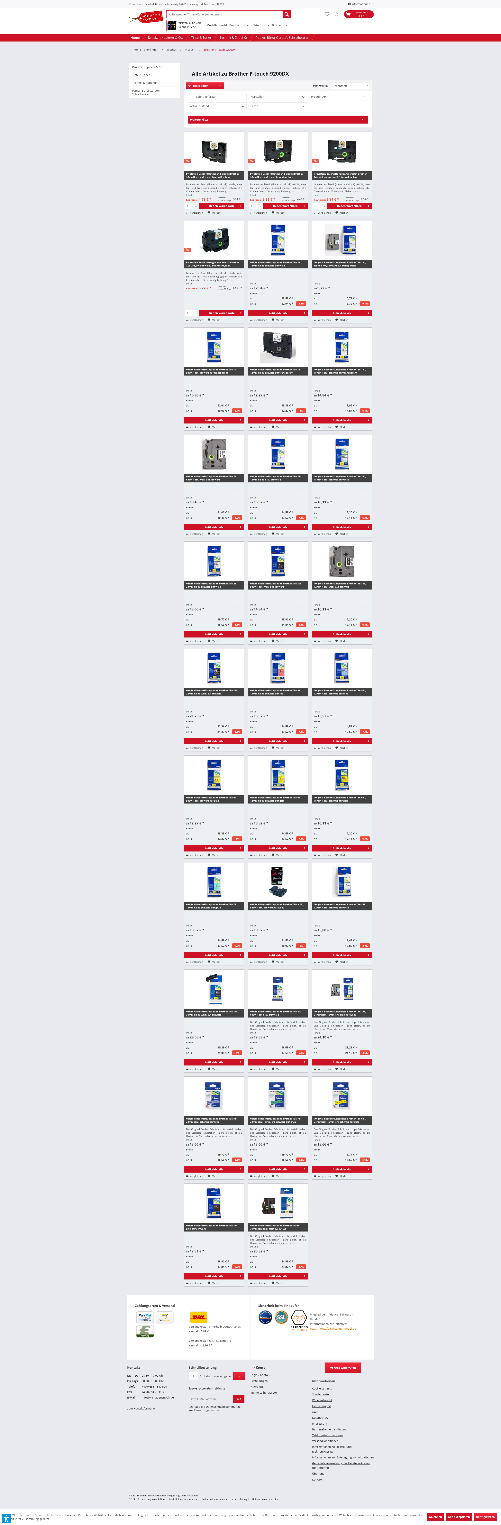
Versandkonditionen (325, 1441)
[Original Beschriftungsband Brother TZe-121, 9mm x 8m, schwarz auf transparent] (214, 347)
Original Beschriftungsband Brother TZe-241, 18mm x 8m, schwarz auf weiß (340, 478)
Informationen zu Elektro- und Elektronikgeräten (332, 1449)
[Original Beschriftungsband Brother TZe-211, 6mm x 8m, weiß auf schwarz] (214, 454)
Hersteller (257, 96)
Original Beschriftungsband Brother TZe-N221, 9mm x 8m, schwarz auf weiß (277, 906)
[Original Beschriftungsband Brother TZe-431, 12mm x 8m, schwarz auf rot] (278, 668)
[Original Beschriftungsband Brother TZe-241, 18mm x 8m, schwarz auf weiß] (342, 454)
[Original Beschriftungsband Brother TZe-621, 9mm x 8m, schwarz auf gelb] (214, 775)
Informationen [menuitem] (361, 4)
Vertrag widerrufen (343, 1368)
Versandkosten (189, 1495)
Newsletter (257, 1387)
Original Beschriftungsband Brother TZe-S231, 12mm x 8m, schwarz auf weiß (340, 906)
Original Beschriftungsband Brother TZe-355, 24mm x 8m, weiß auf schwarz (212, 692)
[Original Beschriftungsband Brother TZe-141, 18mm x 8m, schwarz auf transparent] (342, 347)
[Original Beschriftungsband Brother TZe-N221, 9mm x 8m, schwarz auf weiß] (278, 882)
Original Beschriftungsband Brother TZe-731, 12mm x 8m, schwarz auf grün (212, 906)
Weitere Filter (199, 119)
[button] (6, 1518)
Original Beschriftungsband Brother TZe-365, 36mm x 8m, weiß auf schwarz (212, 1013)
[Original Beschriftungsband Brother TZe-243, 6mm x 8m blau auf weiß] (278, 989)
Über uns (318, 1473)
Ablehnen (435, 1517)
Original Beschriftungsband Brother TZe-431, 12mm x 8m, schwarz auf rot (276, 692)
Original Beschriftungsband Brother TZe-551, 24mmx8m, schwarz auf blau (212, 1120)
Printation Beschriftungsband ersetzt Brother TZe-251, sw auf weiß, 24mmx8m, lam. (212, 264)
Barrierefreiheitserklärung (329, 1429)
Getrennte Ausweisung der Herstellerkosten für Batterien (341, 1465)
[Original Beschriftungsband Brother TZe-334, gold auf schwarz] (214, 1203)
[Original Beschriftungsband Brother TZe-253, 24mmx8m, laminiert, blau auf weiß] (342, 989)
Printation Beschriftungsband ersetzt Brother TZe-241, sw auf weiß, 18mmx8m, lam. (340, 175)
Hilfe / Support (321, 1406)
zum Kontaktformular (141, 1408)
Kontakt (317, 1479)
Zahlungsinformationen (327, 1435)
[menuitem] (228, 14)
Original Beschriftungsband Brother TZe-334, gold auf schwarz (212, 1227)
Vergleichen (196, 212)
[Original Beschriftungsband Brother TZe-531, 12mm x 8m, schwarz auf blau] (342, 668)
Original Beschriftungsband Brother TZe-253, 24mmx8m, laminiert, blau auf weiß (340, 1013)
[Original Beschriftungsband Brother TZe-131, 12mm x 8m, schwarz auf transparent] (278, 347)
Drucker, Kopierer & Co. (147, 67)
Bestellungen (259, 1381)
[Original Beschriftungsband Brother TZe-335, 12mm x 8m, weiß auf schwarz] (342, 561)
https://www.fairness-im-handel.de (333, 1328)
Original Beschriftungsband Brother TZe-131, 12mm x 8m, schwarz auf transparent (276, 371)
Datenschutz (320, 1417)
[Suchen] (287, 14)
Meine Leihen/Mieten (264, 1392)
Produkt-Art (318, 96)
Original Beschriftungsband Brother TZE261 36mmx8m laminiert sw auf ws (275, 1227)
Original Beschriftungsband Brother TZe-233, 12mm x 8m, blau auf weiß (276, 478)
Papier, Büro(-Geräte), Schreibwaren (146, 92)
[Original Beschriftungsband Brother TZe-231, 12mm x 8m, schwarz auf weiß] (278, 240)
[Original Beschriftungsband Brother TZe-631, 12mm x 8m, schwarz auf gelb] (278, 775)
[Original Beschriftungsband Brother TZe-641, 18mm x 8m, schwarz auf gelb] (342, 775)
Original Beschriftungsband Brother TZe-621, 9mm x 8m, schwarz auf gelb (212, 799)
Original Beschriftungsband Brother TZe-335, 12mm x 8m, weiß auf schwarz (340, 585)
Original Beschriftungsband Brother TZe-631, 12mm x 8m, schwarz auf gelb (276, 799)
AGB (315, 1412)
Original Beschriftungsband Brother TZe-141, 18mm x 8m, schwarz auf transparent (340, 371)
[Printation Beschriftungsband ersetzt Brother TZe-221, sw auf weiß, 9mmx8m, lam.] (278, 151)
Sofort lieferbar (206, 96)
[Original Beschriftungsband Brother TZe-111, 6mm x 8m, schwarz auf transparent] (342, 240)
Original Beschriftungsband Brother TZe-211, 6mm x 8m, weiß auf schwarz (212, 478)
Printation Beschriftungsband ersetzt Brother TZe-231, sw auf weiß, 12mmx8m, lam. (212, 175)
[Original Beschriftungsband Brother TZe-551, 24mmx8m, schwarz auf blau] (214, 1096)
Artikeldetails (278, 313)
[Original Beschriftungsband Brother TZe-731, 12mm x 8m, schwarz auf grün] (214, 882)
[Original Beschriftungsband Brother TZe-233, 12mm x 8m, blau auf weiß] (278, 454)
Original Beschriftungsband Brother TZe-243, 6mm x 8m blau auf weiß (276, 1013)
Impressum (319, 1423)
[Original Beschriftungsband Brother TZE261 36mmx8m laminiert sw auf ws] (278, 1203)
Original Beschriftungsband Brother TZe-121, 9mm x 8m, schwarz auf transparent (212, 371)
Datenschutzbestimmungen (224, 1407)
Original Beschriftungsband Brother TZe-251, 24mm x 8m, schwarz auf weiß (212, 585)
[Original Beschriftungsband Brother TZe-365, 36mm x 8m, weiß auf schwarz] (214, 989)
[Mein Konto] (337, 14)
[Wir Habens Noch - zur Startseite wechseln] (147, 17)
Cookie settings (322, 1388)
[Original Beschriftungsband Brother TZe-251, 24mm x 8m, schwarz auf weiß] (214, 561)
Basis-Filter (200, 86)
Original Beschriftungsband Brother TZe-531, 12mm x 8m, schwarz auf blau (340, 692)
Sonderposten (321, 1394)
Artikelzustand (199, 106)
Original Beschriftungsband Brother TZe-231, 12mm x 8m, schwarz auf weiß (276, 264)
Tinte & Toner (141, 75)
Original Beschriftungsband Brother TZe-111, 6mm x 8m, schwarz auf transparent (340, 264)
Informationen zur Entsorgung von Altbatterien (343, 1457)
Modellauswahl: (217, 25)
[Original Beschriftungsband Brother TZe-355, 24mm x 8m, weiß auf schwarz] (214, 668)
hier (276, 1499)
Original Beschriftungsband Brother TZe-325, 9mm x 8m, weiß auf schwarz (276, 585)
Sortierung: (320, 85)
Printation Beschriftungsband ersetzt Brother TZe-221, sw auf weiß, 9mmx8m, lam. (276, 175)
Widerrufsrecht (322, 1400)
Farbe (254, 106)
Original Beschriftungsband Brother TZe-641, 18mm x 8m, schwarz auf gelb (340, 799)
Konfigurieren (485, 1517)
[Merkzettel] (328, 14)
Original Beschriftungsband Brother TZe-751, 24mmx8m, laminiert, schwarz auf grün (276, 1120)
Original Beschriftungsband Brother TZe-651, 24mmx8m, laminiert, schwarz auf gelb (340, 1120)
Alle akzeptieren (459, 1517)
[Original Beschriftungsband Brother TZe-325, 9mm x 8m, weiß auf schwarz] (278, 561)
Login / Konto (259, 1375)
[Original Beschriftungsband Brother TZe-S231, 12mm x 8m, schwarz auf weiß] (342, 882)
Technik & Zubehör (144, 83)
